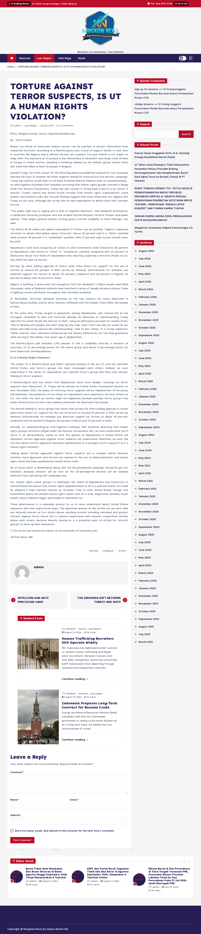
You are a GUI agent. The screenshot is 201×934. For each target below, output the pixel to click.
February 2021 (147, 488)
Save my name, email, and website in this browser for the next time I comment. (64, 830)
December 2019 (148, 595)
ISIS (123, 550)
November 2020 (149, 511)
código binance (143, 104)
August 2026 (146, 250)
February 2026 (148, 296)
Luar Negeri (44, 58)
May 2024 (145, 457)
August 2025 (146, 342)
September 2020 (149, 527)
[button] (184, 861)
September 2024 (149, 427)
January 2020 (147, 588)
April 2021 (145, 473)
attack (94, 550)
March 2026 (146, 289)
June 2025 (145, 358)
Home (10, 66)
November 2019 (148, 603)
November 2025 (148, 320)
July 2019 (144, 634)
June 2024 (145, 450)
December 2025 (148, 312)
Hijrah (81, 58)
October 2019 (147, 611)
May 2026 (145, 273)
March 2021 (146, 480)
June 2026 (145, 266)
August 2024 (146, 434)
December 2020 (148, 503)
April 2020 (145, 565)
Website (15, 815)
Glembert (71, 629)
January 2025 (147, 396)
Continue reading (74, 678)
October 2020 (147, 519)
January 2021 (147, 496)
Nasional (24, 58)
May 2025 (144, 366)
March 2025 (146, 381)
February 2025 (148, 388)
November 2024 (149, 412)
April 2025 (145, 373)
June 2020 (145, 549)
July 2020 (145, 542)
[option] (39, 877)
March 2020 (146, 573)
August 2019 (146, 626)
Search (145, 124)
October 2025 (147, 327)
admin (17, 125)
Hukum (82, 629)
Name (14, 799)
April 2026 (145, 281)
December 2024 (148, 404)
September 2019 (149, 619)
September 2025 (149, 335)
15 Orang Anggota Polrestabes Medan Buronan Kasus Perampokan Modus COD (163, 93)
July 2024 (145, 442)
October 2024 (147, 419)
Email (74, 799)
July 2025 (144, 350)
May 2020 (145, 557)
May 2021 (144, 465)
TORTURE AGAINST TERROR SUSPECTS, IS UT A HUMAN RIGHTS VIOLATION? (61, 66)
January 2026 (147, 304)
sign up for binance (146, 89)
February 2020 (148, 580)
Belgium (109, 550)
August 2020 (146, 534)
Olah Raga (64, 58)
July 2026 (144, 258)
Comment (17, 772)
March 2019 (146, 641)
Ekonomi (83, 693)
